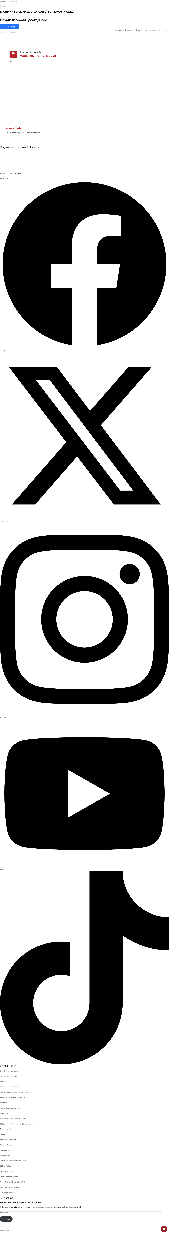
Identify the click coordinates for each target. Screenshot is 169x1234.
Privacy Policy (6, 1145)
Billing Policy (5, 1166)
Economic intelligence (9, 1087)
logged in (20, 133)
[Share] (5, 1230)
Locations (154, 30)
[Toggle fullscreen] (3, 1230)
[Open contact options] (164, 1229)
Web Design (99, 1226)
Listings (137, 30)
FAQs (2, 1134)
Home (116, 30)
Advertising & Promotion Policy (13, 1182)
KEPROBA (4, 1113)
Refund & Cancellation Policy (13, 1161)
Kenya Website (113, 1226)
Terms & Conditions (8, 1140)
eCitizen (3, 1103)
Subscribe (6, 1219)
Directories (164, 30)
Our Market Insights (8, 1076)
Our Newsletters (7, 1193)
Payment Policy (6, 1155)
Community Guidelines (10, 1187)
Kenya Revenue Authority (10, 1108)
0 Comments (35, 52)
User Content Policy (9, 1177)
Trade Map (4, 1082)
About (122, 30)
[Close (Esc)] (8, 1230)
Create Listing (9, 27)
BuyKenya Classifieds (8, 1)
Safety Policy (5, 1150)
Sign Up (13, 32)
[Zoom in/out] (1, 1230)
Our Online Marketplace (10, 1071)
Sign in (3, 32)
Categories (145, 30)
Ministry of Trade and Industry (13, 1119)
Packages (129, 30)
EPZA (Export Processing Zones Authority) (18, 1124)
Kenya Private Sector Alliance (12, 1097)
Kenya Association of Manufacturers (15, 1092)
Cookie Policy (6, 1171)
